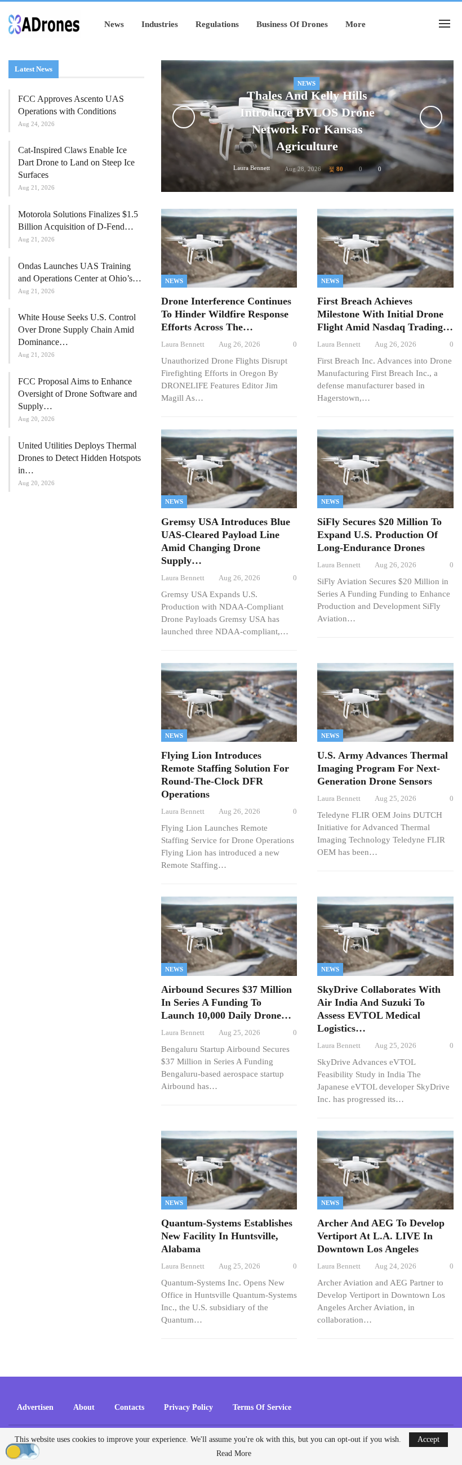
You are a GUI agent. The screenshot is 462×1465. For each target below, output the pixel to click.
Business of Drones (292, 24)
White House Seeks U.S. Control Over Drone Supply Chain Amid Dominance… (77, 329)
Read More (233, 1454)
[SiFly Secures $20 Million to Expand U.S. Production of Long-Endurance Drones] (385, 468)
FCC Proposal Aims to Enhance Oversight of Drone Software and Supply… (77, 394)
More (355, 24)
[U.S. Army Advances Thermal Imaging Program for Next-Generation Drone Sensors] (385, 702)
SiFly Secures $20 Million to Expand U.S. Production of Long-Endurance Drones (379, 534)
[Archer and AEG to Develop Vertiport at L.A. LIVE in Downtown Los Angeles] (385, 1170)
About (84, 1407)
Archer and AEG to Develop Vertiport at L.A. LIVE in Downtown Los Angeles (381, 1236)
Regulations (217, 24)
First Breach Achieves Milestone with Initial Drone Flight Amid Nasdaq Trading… (385, 314)
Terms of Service (262, 1407)
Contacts (129, 1407)
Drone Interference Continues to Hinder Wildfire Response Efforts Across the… (226, 314)
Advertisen (35, 1407)
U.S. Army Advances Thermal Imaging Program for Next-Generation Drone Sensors (382, 768)
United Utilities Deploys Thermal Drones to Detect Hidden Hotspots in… (79, 458)
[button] (22, 1451)
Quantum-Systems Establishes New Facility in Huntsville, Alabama (226, 1236)
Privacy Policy (188, 1407)
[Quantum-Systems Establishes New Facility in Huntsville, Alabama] (229, 1170)
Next (431, 117)
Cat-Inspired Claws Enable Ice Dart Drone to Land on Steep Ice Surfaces (76, 162)
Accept (428, 1439)
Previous (183, 117)
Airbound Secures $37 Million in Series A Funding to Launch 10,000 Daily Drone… (226, 1002)
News (114, 24)
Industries (159, 24)
